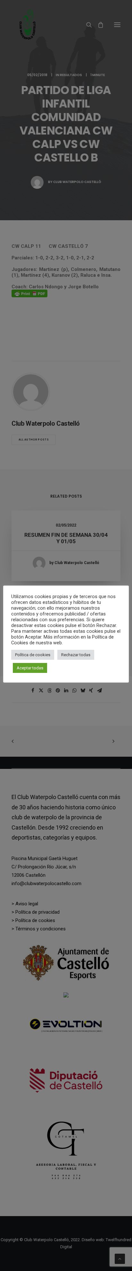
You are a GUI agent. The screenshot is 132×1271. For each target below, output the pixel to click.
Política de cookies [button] (32, 654)
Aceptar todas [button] (30, 668)
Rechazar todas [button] (75, 654)
